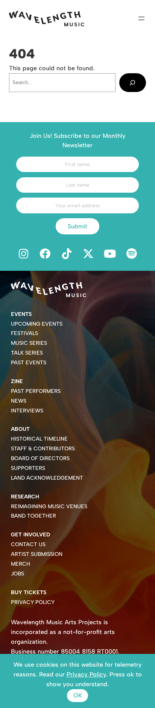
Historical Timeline (39, 439)
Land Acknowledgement (47, 478)
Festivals (24, 333)
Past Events (28, 362)
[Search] (132, 82)
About (20, 429)
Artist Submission (36, 554)
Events (21, 314)
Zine (17, 381)
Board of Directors (40, 458)
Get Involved (30, 534)
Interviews (27, 411)
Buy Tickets (28, 592)
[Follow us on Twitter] (88, 254)
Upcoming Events (36, 324)
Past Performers (36, 391)
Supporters (28, 468)
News (18, 401)
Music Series (29, 343)
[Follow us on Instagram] (23, 254)
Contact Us (28, 544)
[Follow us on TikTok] (67, 254)
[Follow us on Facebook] (45, 254)
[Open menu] (141, 18)
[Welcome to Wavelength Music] (46, 18)
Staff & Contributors (43, 448)
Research (25, 497)
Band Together (33, 516)
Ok (77, 695)
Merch (20, 564)
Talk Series (27, 353)
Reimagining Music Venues (49, 506)
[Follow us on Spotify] (132, 254)
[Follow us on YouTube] (110, 254)
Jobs (17, 574)
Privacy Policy (33, 602)
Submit (77, 226)
